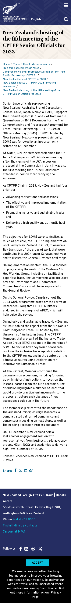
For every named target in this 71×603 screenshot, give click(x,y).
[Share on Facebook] (15, 470)
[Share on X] (20, 470)
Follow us (9, 549)
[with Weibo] (31, 470)
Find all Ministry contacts (20, 526)
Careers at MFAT (14, 532)
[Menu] (66, 5)
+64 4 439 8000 (23, 520)
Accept (37, 563)
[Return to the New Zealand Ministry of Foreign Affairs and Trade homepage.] (15, 12)
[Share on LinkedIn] (25, 470)
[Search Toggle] (66, 19)
